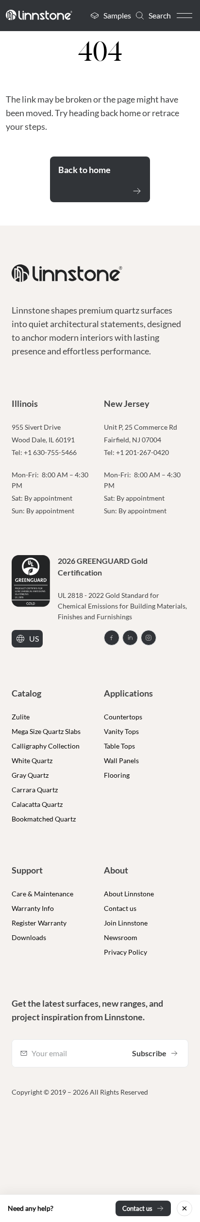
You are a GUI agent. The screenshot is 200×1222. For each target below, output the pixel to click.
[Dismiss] (184, 1208)
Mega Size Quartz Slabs (46, 731)
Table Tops (119, 746)
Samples (117, 15)
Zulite (21, 717)
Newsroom (120, 937)
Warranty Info (33, 908)
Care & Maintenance (42, 894)
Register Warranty (39, 923)
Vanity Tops (121, 731)
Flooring (117, 775)
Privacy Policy (125, 952)
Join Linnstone (126, 923)
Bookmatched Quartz (44, 819)
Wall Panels (121, 760)
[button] (184, 15)
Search (160, 15)
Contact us (120, 908)
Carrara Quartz (35, 790)
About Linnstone (129, 894)
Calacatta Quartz (37, 804)
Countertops (123, 717)
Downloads (29, 937)
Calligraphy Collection (46, 746)
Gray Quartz (30, 775)
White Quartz (32, 760)
